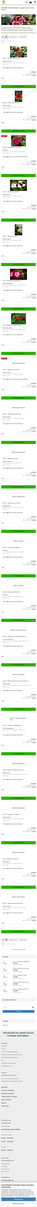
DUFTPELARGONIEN (7, 1090)
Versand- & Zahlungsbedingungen (9, 1051)
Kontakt (3, 1049)
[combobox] (13, 37)
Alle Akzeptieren (18, 1199)
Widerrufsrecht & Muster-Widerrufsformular (12, 1054)
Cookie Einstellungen (6, 1066)
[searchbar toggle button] (26, 2)
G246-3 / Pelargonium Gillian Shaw (12, 414)
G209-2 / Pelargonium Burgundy (11, 58)
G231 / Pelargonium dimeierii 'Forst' (12, 280)
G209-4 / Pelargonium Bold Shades (12, 147)
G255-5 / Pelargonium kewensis (11, 592)
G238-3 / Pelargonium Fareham (11, 369)
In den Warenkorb (18, 86)
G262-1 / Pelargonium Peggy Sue (11, 814)
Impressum (4, 1046)
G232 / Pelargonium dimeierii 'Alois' (12, 325)
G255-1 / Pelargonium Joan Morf (11, 503)
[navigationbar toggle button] (35, 2)
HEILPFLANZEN (6, 1100)
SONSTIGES (5, 1106)
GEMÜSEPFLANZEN (7, 1093)
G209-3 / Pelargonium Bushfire (11, 102)
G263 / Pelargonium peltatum (10, 859)
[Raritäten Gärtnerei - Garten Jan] (3, 2)
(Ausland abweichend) (17, 67)
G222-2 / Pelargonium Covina (10, 191)
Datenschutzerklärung (24, 1196)
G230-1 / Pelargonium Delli (10, 236)
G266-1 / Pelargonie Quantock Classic (13, 903)
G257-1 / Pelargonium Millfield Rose (12, 725)
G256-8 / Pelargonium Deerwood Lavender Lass (15, 681)
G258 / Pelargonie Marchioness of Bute (13, 770)
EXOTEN (3, 1103)
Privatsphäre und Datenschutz (8, 1063)
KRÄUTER (4, 1087)
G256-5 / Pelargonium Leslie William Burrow (14, 636)
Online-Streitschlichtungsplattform (9, 1057)
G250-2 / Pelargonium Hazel (10, 458)
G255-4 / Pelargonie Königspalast (12, 547)
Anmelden (18, 1011)
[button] (3, 37)
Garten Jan (5, 1025)
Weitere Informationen (18, 1203)
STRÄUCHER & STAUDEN (9, 1097)
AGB (2, 1060)
